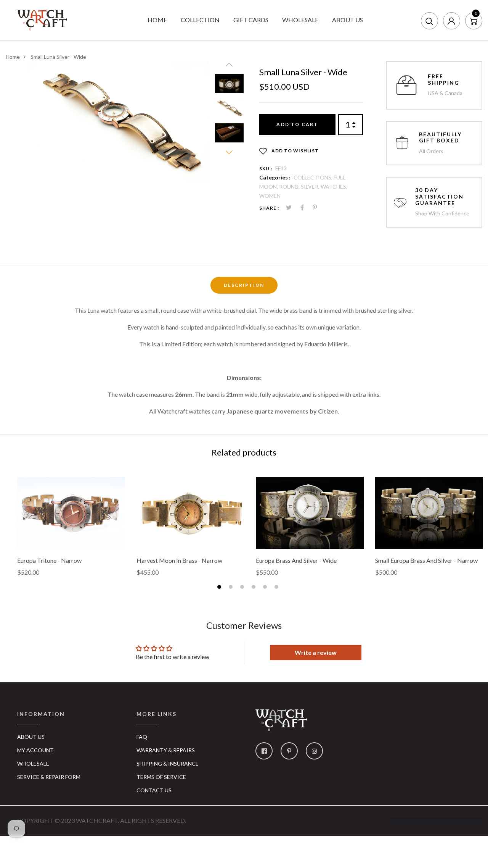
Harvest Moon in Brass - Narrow (179, 560)
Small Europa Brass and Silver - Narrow (426, 560)
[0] (473, 20)
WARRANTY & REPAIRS (165, 750)
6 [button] (277, 588)
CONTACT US (154, 790)
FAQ (141, 737)
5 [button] (266, 588)
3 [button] (243, 588)
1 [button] (220, 588)
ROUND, (290, 186)
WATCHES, (334, 186)
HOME (157, 19)
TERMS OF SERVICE (161, 777)
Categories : (275, 177)
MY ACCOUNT (35, 750)
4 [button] (254, 588)
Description (244, 285)
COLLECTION (200, 19)
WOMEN (270, 195)
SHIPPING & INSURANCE (167, 763)
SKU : (265, 168)
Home (13, 56)
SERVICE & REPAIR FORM (48, 777)
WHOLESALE (300, 19)
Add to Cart (297, 124)
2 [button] (232, 588)
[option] (119, 121)
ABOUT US (347, 19)
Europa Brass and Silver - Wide (296, 560)
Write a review (316, 652)
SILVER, (311, 186)
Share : (269, 208)
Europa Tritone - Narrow (49, 560)
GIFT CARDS (250, 19)
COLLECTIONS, (314, 177)
